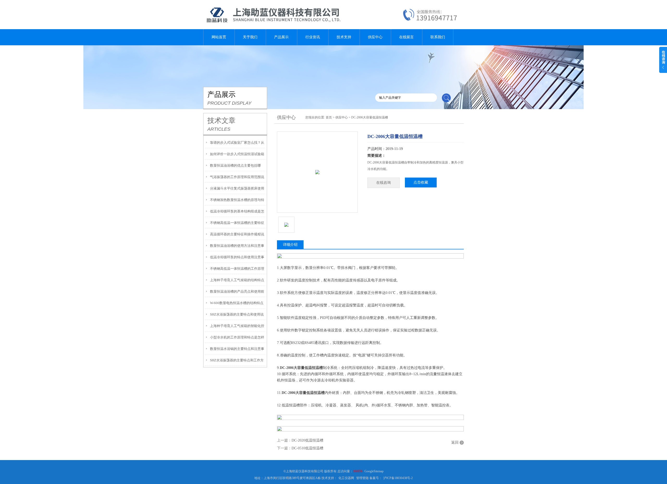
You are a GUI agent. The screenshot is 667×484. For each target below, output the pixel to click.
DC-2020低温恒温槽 (307, 440)
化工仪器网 (346, 478)
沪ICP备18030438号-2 (398, 478)
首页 (329, 117)
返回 (455, 442)
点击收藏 (420, 182)
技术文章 (221, 120)
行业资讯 (312, 37)
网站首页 (219, 37)
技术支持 (344, 37)
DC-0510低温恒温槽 (307, 448)
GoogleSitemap (374, 471)
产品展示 (281, 37)
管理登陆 (362, 478)
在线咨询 (383, 183)
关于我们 (250, 37)
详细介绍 (290, 245)
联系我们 (437, 37)
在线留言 (406, 37)
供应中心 (375, 37)
